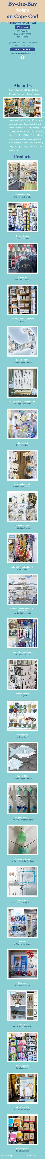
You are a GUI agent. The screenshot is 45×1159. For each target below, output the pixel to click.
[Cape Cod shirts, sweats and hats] (22, 258)
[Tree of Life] (22, 1005)
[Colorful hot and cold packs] (22, 548)
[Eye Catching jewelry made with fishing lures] (22, 465)
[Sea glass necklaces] (22, 840)
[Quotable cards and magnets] (22, 674)
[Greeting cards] (22, 1047)
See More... (31, 1155)
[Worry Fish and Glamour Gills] (22, 382)
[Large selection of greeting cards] (22, 217)
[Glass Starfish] (22, 424)
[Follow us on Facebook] (22, 57)
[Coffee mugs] (22, 716)
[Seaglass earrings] (22, 798)
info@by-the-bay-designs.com (22, 53)
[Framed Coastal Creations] (22, 300)
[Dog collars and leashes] (22, 633)
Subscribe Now (22, 49)
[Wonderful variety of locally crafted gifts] (22, 175)
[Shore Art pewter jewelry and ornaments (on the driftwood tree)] (22, 589)
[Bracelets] (22, 922)
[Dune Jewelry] (22, 881)
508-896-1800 (22, 37)
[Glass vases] (22, 964)
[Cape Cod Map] (22, 341)
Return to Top (6, 1155)
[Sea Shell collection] (22, 506)
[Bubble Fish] (22, 757)
